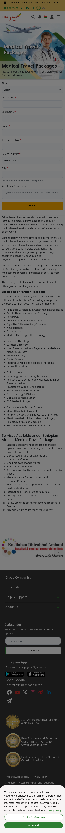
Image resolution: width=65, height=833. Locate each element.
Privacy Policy (53, 810)
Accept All (33, 825)
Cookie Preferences (34, 817)
